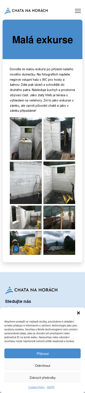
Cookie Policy (36, 387)
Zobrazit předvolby (42, 377)
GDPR (50, 387)
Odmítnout (42, 365)
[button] (78, 313)
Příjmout (43, 353)
